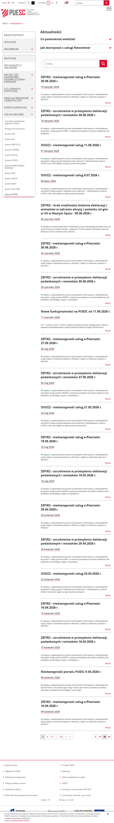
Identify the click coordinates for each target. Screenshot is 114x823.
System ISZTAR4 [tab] (12, 149)
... (56, 737)
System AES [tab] (10, 134)
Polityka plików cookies (15, 783)
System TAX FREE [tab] (12, 189)
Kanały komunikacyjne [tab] (15, 128)
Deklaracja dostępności (15, 777)
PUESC (5, 23)
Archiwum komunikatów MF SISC (76, 789)
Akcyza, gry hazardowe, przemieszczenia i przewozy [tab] (15, 78)
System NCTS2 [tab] (11, 155)
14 (61, 737)
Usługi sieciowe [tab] (14, 114)
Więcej (108, 102)
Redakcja (66, 771)
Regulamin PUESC (13, 771)
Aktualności (16, 23)
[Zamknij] (108, 813)
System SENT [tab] (10, 183)
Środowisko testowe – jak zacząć (76, 795)
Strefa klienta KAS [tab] (15, 107)
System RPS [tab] (10, 173)
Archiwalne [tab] (11, 49)
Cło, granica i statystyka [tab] (12, 90)
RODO (65, 783)
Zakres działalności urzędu (73, 777)
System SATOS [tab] (11, 178)
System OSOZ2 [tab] (11, 160)
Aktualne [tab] (10, 42)
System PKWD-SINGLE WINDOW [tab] (14, 166)
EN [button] (13, 3)
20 (105, 737)
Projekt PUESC (68, 765)
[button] (66, 2)
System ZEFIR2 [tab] (11, 194)
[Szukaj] (106, 2)
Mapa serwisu (11, 765)
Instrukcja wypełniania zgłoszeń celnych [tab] (14, 122)
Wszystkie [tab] (10, 58)
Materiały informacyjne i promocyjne (21, 795)
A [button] (29, 2)
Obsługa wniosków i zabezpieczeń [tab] (16, 99)
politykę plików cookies (20, 820)
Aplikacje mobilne (13, 789)
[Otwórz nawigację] (109, 8)
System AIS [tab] (10, 139)
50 (109, 737)
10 (100, 737)
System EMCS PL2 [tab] (12, 144)
